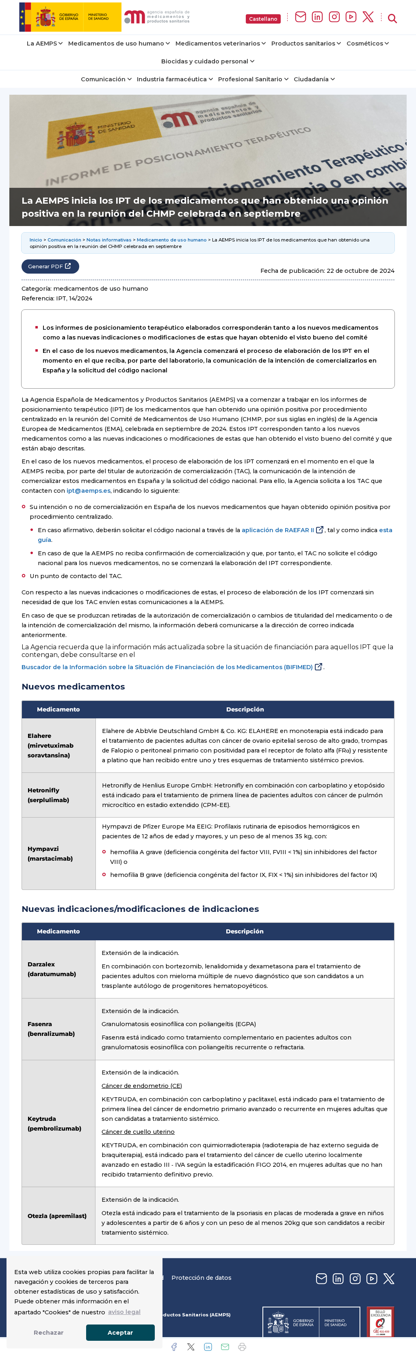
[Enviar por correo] (225, 1347)
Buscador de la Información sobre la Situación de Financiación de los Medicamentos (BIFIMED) (167, 667)
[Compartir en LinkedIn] (208, 1347)
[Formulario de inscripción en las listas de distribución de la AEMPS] (300, 17)
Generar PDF (45, 266)
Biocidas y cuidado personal (204, 61)
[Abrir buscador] (392, 19)
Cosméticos (365, 43)
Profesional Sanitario (250, 79)
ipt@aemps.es (88, 490)
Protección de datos (201, 1277)
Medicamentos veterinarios (218, 43)
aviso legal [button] (124, 1312)
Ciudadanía (311, 79)
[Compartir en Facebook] (174, 1347)
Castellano (263, 19)
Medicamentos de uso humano (116, 43)
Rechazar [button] (49, 1332)
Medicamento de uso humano (172, 240)
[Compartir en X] (191, 1347)
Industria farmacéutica (172, 79)
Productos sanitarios (303, 43)
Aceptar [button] (120, 1332)
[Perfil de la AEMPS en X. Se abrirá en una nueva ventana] (368, 17)
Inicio (36, 240)
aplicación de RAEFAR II (278, 530)
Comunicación (103, 79)
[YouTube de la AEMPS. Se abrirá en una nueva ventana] (351, 17)
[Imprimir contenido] (242, 1347)
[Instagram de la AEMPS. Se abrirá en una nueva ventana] (334, 17)
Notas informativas (109, 240)
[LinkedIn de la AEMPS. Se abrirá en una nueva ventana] (317, 17)
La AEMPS (42, 43)
